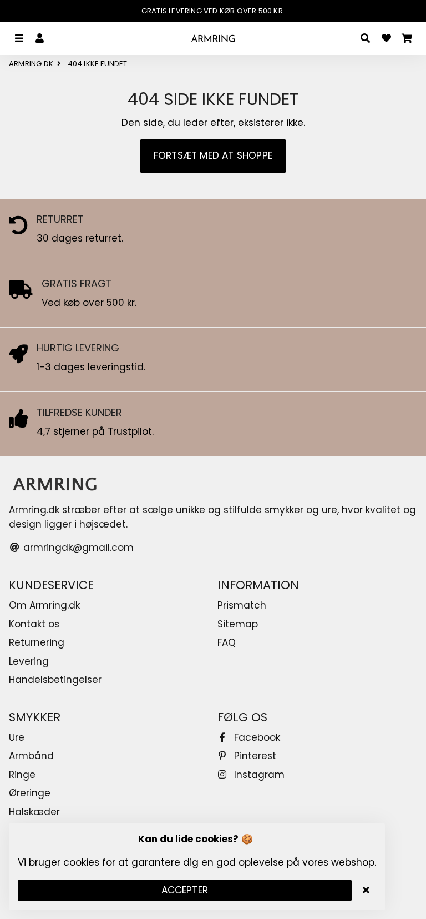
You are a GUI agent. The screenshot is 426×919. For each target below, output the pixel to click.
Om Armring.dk (44, 605)
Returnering (36, 642)
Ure (16, 737)
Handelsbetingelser (55, 679)
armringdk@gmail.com (77, 547)
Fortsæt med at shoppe (213, 155)
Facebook (255, 737)
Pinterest (253, 755)
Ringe (22, 774)
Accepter (185, 890)
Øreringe (29, 793)
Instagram (258, 774)
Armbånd (31, 755)
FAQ (226, 642)
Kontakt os (34, 624)
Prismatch (241, 605)
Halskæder (34, 811)
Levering (29, 661)
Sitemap (237, 624)
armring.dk (31, 63)
